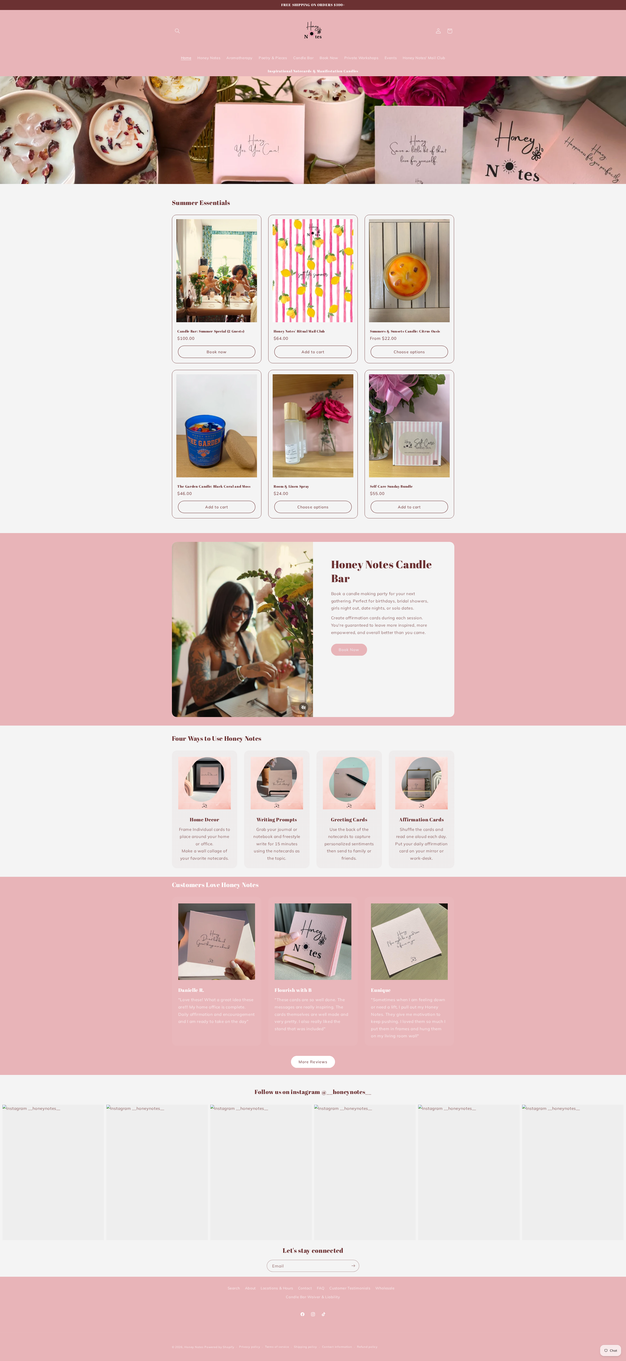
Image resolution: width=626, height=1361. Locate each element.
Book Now (349, 649)
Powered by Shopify (219, 1347)
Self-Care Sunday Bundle (391, 486)
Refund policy (367, 1347)
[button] (177, 31)
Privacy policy (249, 1347)
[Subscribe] (353, 1266)
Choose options (409, 351)
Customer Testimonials (349, 1288)
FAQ (320, 1288)
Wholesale (385, 1288)
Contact (305, 1288)
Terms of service (277, 1347)
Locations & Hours (277, 1288)
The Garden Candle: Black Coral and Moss (214, 486)
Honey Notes (193, 1347)
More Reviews (313, 1062)
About (250, 1288)
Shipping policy (305, 1347)
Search (234, 1288)
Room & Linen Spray (291, 486)
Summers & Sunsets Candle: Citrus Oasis (405, 331)
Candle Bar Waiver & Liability (313, 1297)
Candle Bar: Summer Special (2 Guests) (210, 331)
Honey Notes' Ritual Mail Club (299, 331)
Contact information (337, 1347)
